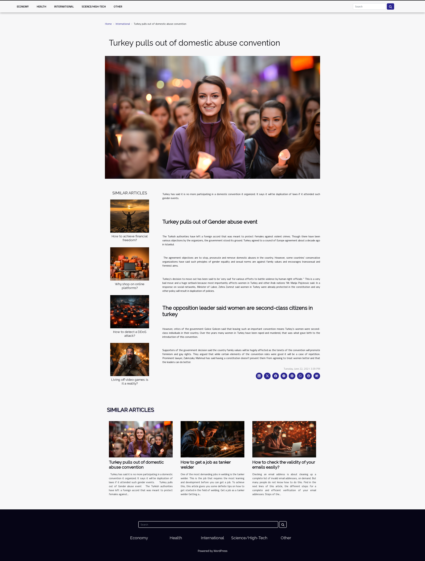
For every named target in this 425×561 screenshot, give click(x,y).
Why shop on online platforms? (129, 286)
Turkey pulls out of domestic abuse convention (136, 465)
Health (41, 6)
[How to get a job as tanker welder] (212, 439)
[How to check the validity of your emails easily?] (284, 439)
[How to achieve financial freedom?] (129, 216)
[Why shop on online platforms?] (129, 264)
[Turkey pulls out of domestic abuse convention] (141, 439)
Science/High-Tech (94, 6)
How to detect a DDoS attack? (129, 333)
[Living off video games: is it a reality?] (129, 359)
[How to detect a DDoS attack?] (129, 311)
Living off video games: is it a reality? (129, 381)
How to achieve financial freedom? (130, 238)
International (64, 6)
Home (108, 24)
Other (118, 6)
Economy (23, 6)
